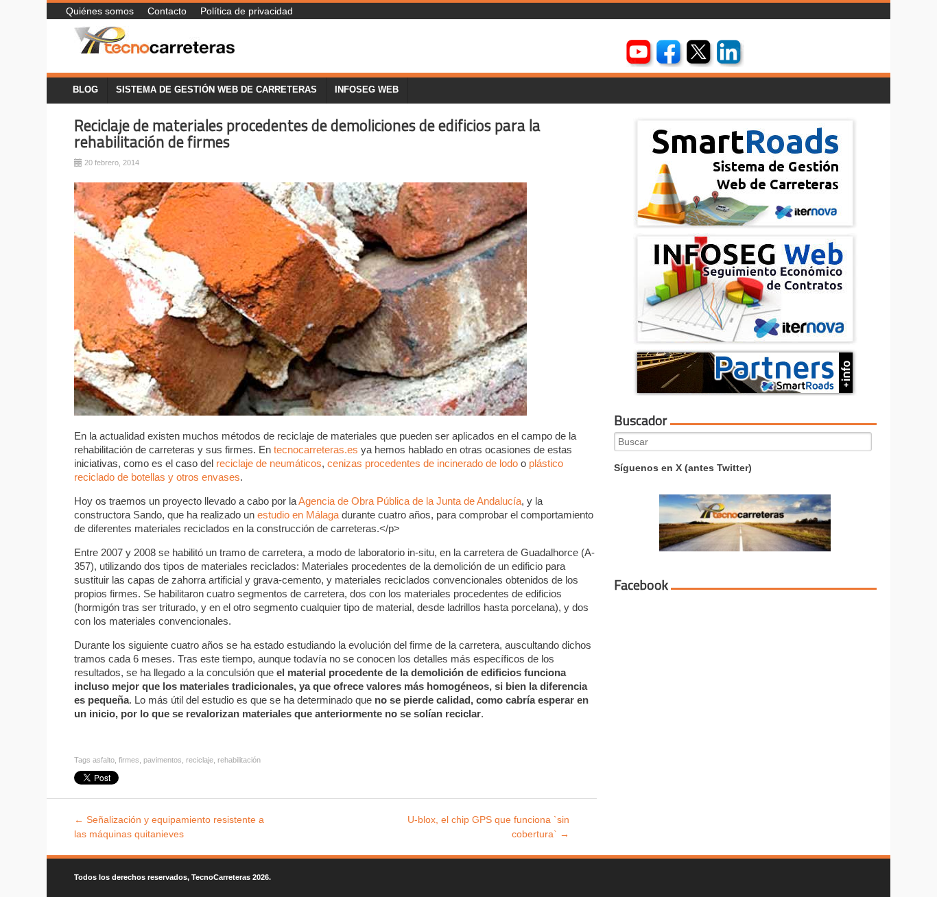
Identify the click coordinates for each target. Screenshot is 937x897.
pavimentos (162, 760)
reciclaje (199, 760)
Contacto (167, 10)
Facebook (641, 585)
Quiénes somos (100, 10)
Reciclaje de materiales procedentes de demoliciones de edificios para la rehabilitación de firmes (307, 134)
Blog (85, 90)
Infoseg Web (367, 90)
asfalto (104, 760)
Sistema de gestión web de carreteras (216, 90)
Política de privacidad (246, 10)
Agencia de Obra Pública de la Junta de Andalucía (409, 501)
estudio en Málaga (298, 515)
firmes (129, 760)
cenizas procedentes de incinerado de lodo (422, 463)
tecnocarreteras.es (316, 449)
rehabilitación (239, 760)
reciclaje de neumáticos (269, 463)
